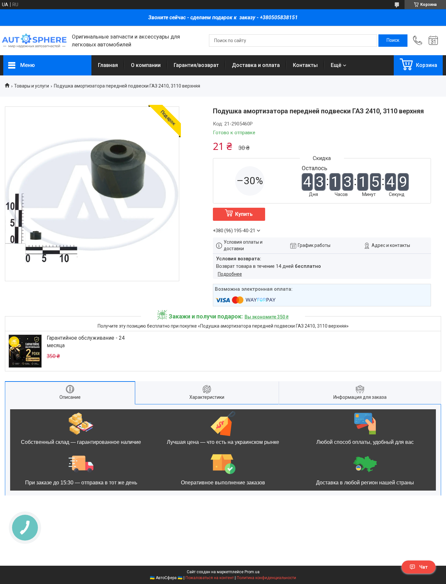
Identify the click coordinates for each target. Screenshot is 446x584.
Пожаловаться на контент (209, 578)
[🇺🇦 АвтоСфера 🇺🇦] (34, 40)
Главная (108, 65)
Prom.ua (252, 572)
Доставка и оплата (256, 65)
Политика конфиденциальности (266, 578)
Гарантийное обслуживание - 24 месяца (86, 341)
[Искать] (392, 40)
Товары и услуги (31, 86)
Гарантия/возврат (196, 65)
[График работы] (433, 40)
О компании (146, 65)
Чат (423, 567)
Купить (244, 214)
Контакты (305, 65)
